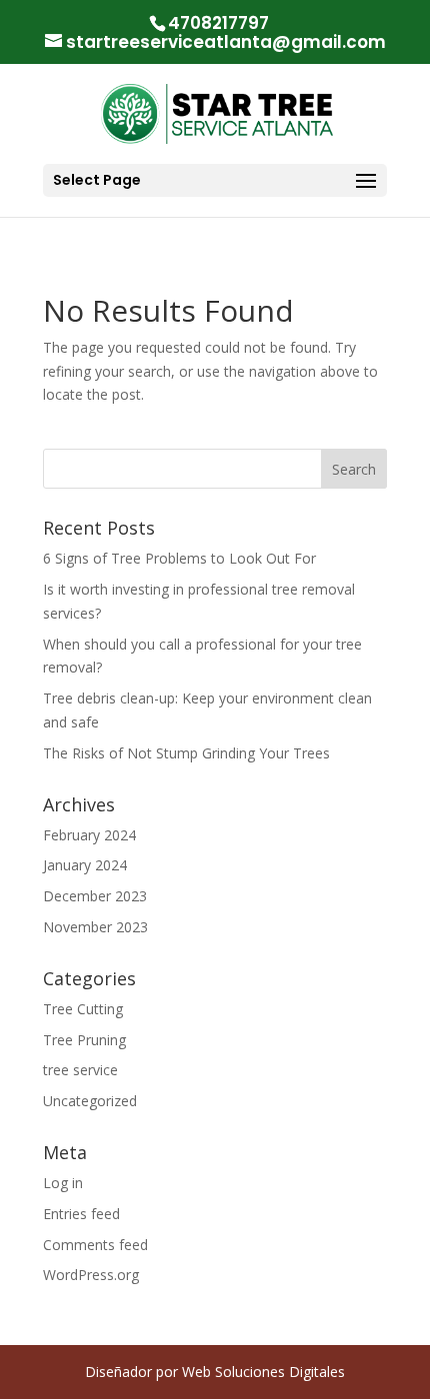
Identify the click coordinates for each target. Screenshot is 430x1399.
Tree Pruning (84, 1039)
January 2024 (85, 864)
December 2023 (95, 895)
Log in (63, 1182)
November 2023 (95, 926)
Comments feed (95, 1244)
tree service (80, 1069)
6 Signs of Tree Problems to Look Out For (179, 558)
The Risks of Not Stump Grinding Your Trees (186, 752)
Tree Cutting (83, 1008)
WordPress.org (91, 1274)
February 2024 (89, 834)
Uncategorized (90, 1100)
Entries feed (81, 1213)
